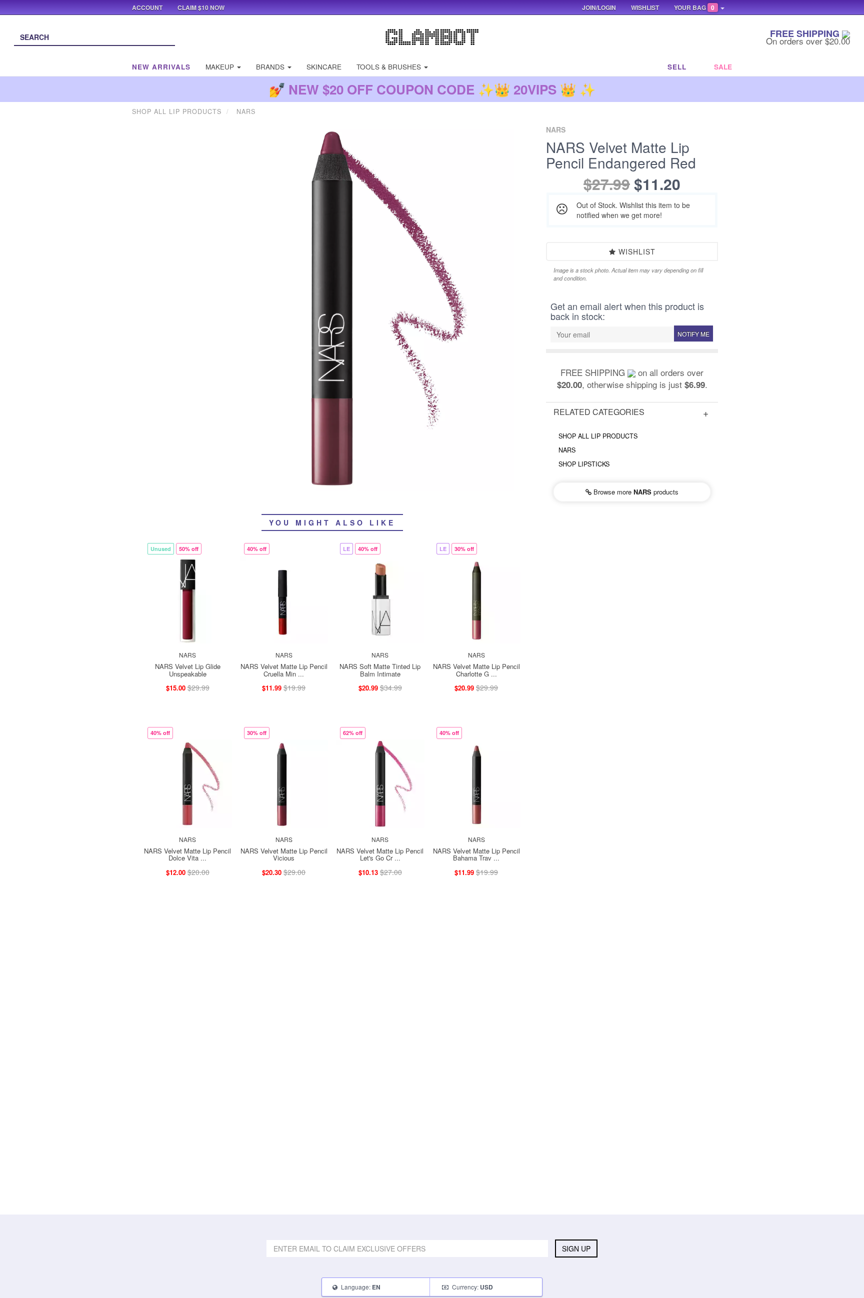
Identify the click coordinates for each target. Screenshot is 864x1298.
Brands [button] (271, 67)
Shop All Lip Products (598, 436)
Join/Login (599, 7)
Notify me (694, 334)
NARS (567, 450)
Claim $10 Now (201, 7)
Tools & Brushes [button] (389, 67)
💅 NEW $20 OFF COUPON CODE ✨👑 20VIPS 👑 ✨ (432, 89)
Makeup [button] (221, 67)
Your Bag (694, 7)
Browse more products (635, 491)
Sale (723, 67)
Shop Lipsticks (584, 464)
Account (147, 7)
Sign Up (576, 1249)
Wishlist (636, 251)
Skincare (324, 67)
